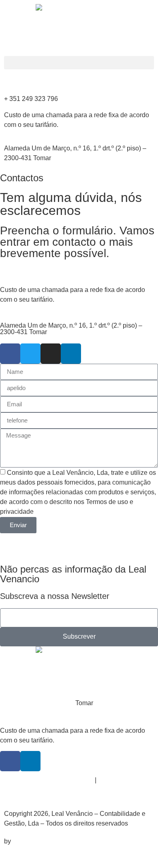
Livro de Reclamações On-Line (48, 780)
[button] (79, 62)
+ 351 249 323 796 (31, 98)
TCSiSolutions (34, 841)
